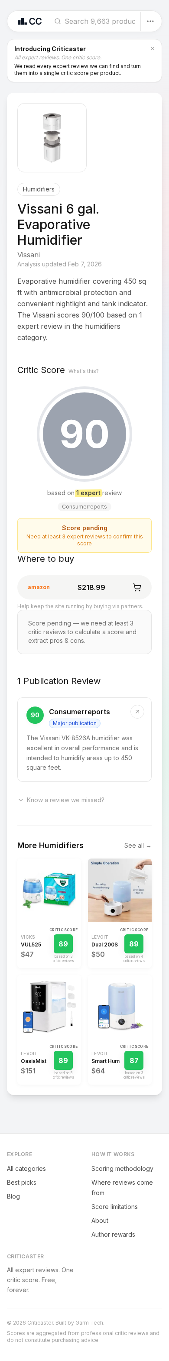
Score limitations (114, 1206)
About (99, 1220)
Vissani (28, 254)
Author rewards (113, 1234)
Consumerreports (79, 711)
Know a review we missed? (65, 800)
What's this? (83, 371)
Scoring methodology (122, 1168)
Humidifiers (39, 189)
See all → (138, 845)
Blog (13, 1196)
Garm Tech (89, 1322)
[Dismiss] (152, 48)
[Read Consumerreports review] (84, 739)
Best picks (21, 1182)
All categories (26, 1168)
